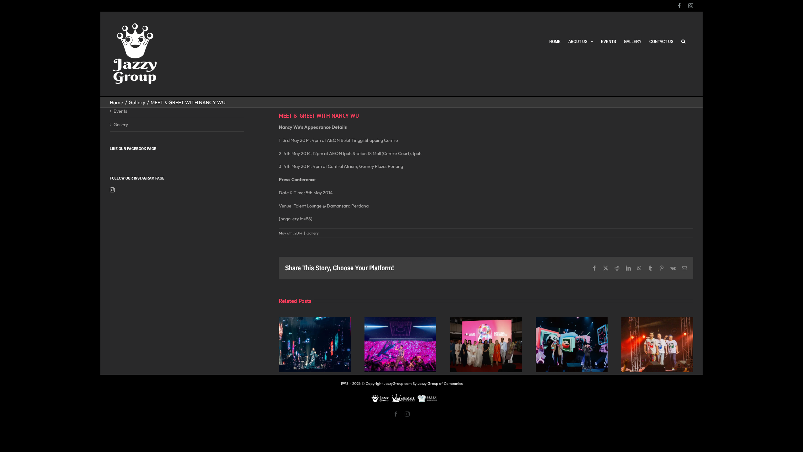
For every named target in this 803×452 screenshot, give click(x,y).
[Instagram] (112, 189)
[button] (683, 41)
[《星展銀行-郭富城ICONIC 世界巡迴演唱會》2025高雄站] (400, 320)
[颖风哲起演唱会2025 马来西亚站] (572, 320)
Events (120, 111)
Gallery (312, 233)
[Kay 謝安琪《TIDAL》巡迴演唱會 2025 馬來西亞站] (315, 320)
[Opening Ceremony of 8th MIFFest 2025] (486, 320)
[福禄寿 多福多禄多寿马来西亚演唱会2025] (657, 320)
